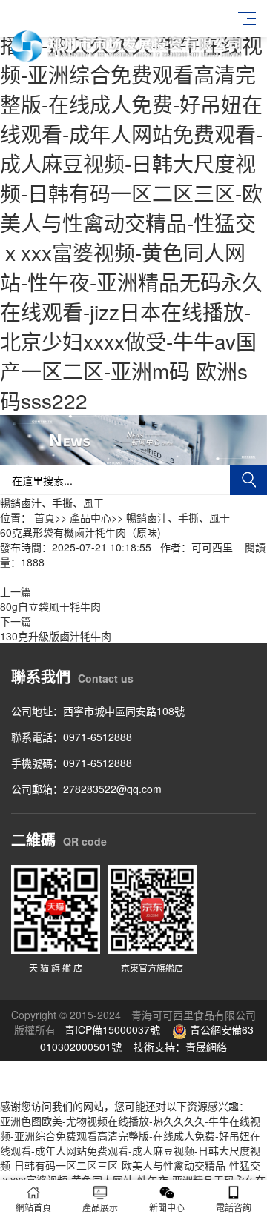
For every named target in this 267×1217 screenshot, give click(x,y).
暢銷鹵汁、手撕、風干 (178, 517)
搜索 (248, 480)
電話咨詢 (233, 1207)
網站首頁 (33, 1207)
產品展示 (100, 1207)
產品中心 (90, 517)
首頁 (44, 517)
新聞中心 (167, 1207)
